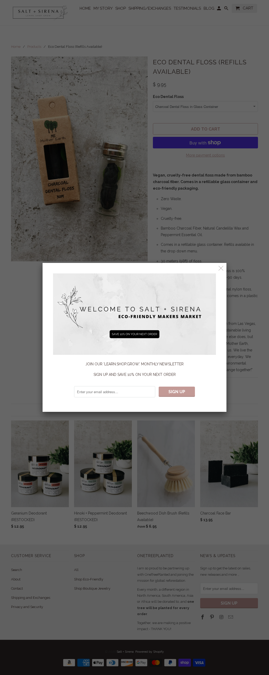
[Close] (221, 268)
